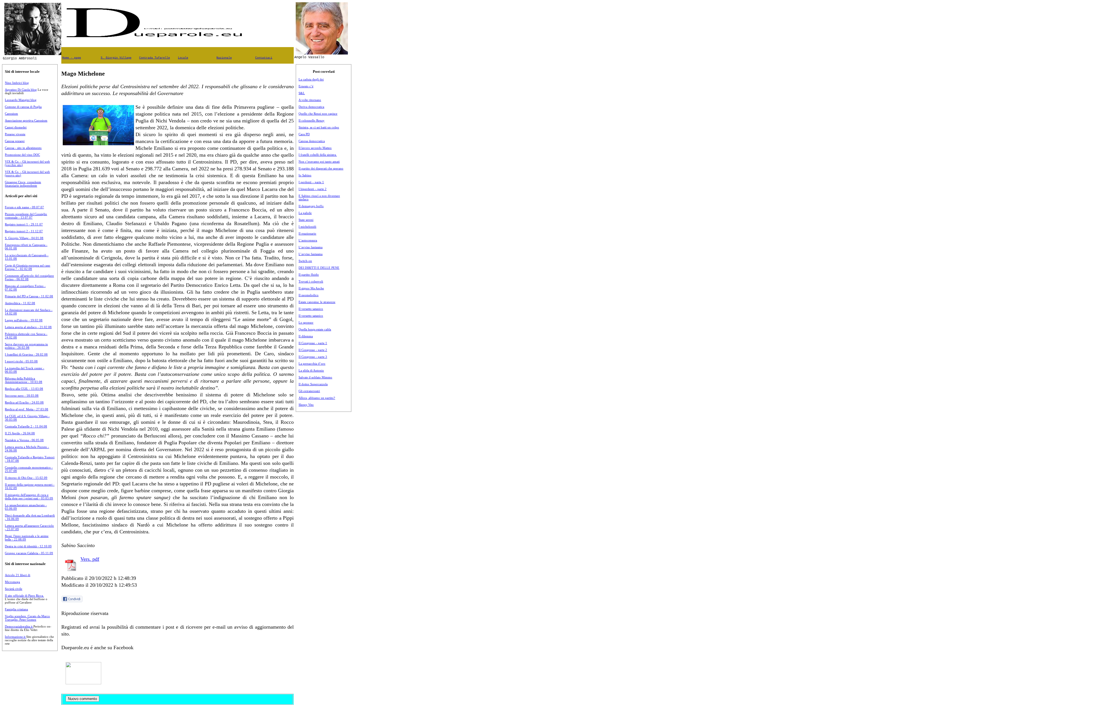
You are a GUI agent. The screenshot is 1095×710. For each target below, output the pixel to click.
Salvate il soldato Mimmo (315, 377)
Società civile (13, 588)
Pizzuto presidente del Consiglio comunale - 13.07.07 (26, 215)
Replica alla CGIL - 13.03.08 (24, 388)
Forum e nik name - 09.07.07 (24, 207)
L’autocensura (308, 240)
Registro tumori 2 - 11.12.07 (24, 231)
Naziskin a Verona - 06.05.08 (24, 440)
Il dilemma (306, 336)
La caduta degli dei (311, 79)
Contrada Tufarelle (154, 57)
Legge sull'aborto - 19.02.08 (23, 320)
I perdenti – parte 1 (311, 182)
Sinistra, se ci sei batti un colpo (319, 127)
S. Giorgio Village (116, 57)
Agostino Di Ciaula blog (21, 89)
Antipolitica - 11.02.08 (20, 303)
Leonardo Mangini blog (20, 100)
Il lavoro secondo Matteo (315, 148)
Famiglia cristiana (16, 609)
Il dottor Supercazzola (313, 384)
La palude (305, 213)
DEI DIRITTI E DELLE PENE (319, 267)
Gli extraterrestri (309, 391)
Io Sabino (305, 175)
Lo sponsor (306, 322)
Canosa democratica (312, 141)
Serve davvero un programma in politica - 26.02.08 (26, 345)
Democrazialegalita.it (19, 626)
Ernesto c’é (306, 86)
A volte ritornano (310, 100)
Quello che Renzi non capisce (318, 113)
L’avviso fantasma (311, 247)
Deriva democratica (311, 106)
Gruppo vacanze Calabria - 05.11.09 (29, 553)
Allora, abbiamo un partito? (317, 398)
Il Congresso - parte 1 (313, 343)
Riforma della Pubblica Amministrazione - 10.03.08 (23, 380)
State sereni (306, 219)
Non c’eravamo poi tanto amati (319, 161)
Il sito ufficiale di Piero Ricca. (24, 595)
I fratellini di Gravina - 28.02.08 (26, 354)
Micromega (12, 582)
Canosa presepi (15, 141)
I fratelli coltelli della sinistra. (318, 154)
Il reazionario (307, 233)
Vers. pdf (89, 559)
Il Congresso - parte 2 (313, 350)
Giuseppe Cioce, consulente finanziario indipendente (23, 183)
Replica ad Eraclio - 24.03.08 (24, 402)
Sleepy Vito (306, 404)
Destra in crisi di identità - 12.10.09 (28, 546)
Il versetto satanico (311, 308)
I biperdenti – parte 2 (313, 189)
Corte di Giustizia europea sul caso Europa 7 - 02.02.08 (27, 267)
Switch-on (305, 261)
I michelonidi (307, 226)
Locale (183, 57)
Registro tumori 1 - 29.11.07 (24, 224)
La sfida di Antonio (311, 370)
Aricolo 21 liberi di (17, 575)
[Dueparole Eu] (83, 682)
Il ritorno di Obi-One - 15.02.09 (26, 477)
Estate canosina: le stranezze (317, 302)
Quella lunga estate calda (315, 329)
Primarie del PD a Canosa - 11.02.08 (29, 296)
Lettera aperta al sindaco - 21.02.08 (28, 327)
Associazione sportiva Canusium (26, 120)
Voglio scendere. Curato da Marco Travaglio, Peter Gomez (27, 617)
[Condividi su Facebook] (72, 601)
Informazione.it (15, 636)
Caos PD (304, 134)
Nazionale (224, 57)
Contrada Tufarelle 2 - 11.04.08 (26, 426)
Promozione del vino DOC (22, 154)
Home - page (71, 57)
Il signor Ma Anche (311, 288)
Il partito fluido (309, 274)
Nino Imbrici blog (17, 82)
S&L (302, 93)
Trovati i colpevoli (311, 281)
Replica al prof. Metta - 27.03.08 (26, 409)
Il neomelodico (309, 295)
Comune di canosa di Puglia (23, 106)
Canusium (11, 113)
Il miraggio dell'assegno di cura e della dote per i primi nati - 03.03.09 (29, 496)
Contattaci (263, 57)
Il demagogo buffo (311, 206)
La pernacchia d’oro (312, 363)
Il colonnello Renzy (312, 120)
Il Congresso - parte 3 (313, 356)
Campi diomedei (16, 127)
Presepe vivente (15, 134)
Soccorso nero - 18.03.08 (21, 395)
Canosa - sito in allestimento (23, 148)
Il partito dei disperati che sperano (321, 168)
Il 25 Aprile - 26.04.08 (20, 433)
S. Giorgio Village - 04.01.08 (24, 238)
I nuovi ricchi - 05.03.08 (21, 361)
